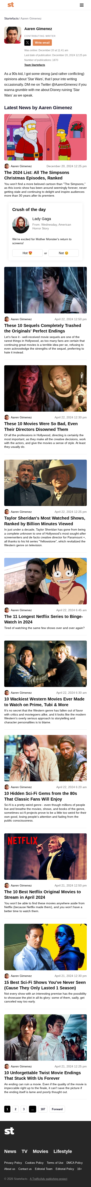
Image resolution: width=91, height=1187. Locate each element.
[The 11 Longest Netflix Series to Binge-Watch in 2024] (45, 596)
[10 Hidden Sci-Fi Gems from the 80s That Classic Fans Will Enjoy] (45, 781)
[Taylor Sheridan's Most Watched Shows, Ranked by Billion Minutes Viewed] (45, 506)
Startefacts (11, 18)
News (10, 1151)
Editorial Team (43, 1168)
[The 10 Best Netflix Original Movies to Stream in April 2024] (45, 875)
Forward (57, 1109)
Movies (40, 1151)
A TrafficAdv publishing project (48, 1178)
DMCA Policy (74, 1162)
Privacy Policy (13, 1162)
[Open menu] (82, 5)
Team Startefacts (34, 64)
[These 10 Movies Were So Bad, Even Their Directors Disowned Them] (45, 409)
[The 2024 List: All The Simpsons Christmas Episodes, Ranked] (45, 156)
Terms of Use (55, 1162)
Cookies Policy (34, 1162)
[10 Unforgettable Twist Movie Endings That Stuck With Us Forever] (45, 1056)
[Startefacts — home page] (10, 5)
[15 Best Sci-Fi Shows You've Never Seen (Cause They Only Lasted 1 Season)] (45, 966)
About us (9, 1168)
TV (25, 1151)
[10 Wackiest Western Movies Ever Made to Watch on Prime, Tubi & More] (45, 685)
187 (43, 1109)
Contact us (25, 1168)
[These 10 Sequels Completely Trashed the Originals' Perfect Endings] (45, 313)
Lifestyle (63, 1151)
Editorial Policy (65, 1168)
